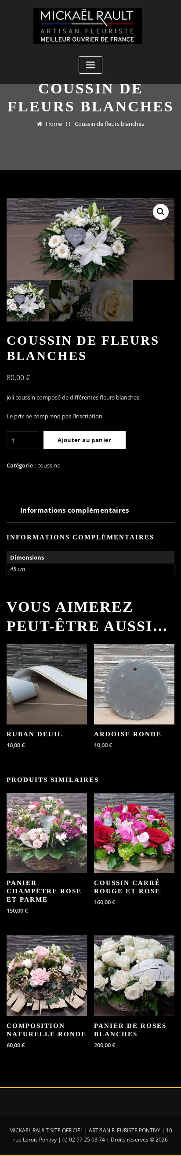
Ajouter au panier (85, 440)
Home (54, 124)
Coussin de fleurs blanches (109, 124)
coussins (48, 465)
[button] (161, 212)
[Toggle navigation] (90, 65)
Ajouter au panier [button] (101, 744)
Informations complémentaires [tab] (74, 510)
